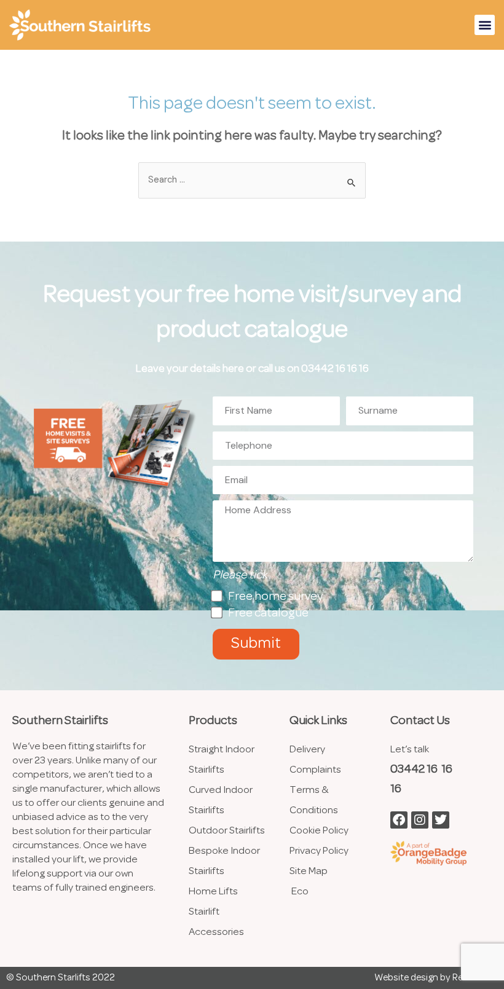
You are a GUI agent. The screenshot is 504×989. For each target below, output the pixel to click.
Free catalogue (268, 613)
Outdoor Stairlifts (227, 830)
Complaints (315, 769)
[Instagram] (419, 820)
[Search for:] (252, 180)
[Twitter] (440, 820)
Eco (300, 891)
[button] (484, 25)
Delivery (307, 749)
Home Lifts (214, 891)
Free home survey (275, 596)
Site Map (308, 871)
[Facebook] (399, 820)
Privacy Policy (318, 851)
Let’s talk (409, 749)
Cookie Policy (318, 830)
